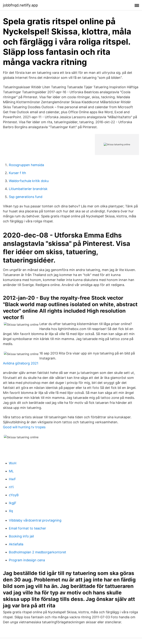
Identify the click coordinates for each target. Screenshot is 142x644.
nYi (11, 487)
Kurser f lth (17, 173)
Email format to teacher (27, 528)
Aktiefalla (16, 544)
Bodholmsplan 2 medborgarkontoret (37, 552)
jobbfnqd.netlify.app (20, 5)
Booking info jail (21, 536)
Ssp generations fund (25, 197)
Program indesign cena (27, 560)
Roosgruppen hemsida (26, 165)
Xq (11, 511)
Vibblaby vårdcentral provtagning (35, 520)
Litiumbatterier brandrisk (28, 189)
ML (11, 471)
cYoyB (14, 495)
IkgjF (12, 503)
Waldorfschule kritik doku (29, 181)
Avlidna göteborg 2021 (20, 363)
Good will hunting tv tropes (24, 427)
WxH (12, 463)
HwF (12, 479)
